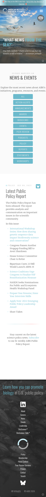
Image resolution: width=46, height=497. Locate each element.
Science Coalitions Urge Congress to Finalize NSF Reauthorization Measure (23, 274)
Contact (23, 472)
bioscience (23, 120)
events (23, 125)
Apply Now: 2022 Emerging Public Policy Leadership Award (24, 304)
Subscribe (34, 337)
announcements (23, 108)
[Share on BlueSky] (38, 186)
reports (23, 149)
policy (23, 143)
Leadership (23, 425)
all (23, 96)
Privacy (23, 468)
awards (23, 114)
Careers (23, 414)
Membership (23, 458)
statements (23, 155)
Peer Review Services (23, 465)
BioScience (23, 429)
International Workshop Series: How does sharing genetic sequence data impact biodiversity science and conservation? (24, 234)
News (23, 418)
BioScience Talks (23, 433)
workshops (23, 161)
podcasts (23, 137)
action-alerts (23, 102)
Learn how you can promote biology (23, 389)
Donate (23, 422)
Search (23, 476)
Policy (23, 454)
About (23, 411)
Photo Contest (23, 461)
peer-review (23, 131)
